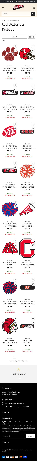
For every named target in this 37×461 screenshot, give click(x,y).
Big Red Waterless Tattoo (10, 264)
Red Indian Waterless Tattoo (10, 341)
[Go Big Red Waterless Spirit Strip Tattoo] (27, 131)
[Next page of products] (24, 356)
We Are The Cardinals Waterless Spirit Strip (27, 343)
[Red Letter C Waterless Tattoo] (27, 248)
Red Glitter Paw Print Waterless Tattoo (9, 70)
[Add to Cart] (15, 46)
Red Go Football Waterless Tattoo (10, 147)
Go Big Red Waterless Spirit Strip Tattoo (27, 148)
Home (3, 20)
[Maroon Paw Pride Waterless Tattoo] (10, 92)
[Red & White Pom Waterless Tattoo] (27, 170)
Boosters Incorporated (18, 450)
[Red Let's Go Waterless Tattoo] (10, 170)
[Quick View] (15, 50)
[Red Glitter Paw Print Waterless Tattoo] (10, 54)
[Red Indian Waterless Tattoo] (10, 326)
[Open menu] (3, 7)
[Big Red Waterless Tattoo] (10, 248)
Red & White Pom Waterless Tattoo (27, 186)
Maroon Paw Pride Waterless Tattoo (9, 108)
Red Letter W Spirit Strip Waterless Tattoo (27, 304)
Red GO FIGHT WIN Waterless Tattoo (27, 108)
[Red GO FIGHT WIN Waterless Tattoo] (27, 92)
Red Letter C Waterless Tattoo (27, 264)
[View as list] (33, 36)
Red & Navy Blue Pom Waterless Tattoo (9, 226)
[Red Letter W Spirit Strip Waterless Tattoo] (27, 287)
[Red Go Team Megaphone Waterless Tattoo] (27, 209)
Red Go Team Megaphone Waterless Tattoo (27, 226)
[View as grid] (30, 36)
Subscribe (30, 436)
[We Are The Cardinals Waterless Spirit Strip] (27, 326)
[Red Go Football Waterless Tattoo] (10, 131)
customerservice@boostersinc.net (26, 2)
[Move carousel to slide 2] (18, 378)
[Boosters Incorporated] (18, 7)
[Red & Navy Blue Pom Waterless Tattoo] (10, 209)
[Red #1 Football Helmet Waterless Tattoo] (27, 54)
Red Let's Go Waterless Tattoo (10, 186)
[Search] (33, 14)
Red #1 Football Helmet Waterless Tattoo (27, 70)
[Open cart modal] (34, 7)
